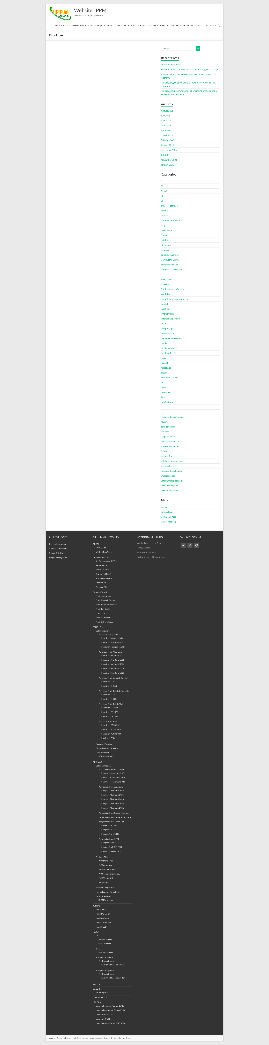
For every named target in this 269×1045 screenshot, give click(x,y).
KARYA (153, 25)
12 (162, 186)
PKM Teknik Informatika (109, 874)
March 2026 (167, 135)
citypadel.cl (166, 245)
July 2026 (165, 115)
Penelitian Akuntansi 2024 (112, 668)
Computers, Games (170, 259)
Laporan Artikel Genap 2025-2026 (110, 1023)
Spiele (164, 451)
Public (164, 397)
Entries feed (166, 511)
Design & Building (57, 553)
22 (162, 195)
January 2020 (167, 164)
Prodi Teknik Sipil (103, 609)
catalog (164, 240)
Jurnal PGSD (101, 927)
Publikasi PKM (102, 857)
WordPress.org (168, 521)
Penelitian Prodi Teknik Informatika (113, 691)
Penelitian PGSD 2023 (111, 734)
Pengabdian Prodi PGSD (109, 839)
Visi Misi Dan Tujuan (104, 552)
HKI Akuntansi (104, 943)
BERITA (164, 25)
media (164, 343)
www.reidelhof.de (169, 490)
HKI (97, 935)
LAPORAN (209, 25)
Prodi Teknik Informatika (106, 604)
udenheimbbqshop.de (171, 470)
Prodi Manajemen (103, 596)
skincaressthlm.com (170, 441)
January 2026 (167, 145)
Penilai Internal (102, 569)
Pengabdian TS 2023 (110, 834)
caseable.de (166, 230)
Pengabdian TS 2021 (110, 825)
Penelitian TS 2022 (109, 712)
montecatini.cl (168, 353)
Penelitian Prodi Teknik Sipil (110, 704)
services (165, 431)
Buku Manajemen (105, 952)
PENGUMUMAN (191, 25)
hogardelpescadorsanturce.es (175, 299)
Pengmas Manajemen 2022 (113, 777)
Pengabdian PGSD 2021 (111, 842)
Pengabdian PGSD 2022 (111, 847)
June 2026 (166, 120)
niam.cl (164, 362)
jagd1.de (165, 308)
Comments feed (168, 516)
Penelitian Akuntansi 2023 (112, 664)
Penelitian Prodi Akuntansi (110, 652)
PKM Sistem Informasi (108, 869)
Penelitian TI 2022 (109, 699)
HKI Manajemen (105, 939)
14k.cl (164, 191)
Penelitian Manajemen (108, 634)
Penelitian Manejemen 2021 (113, 638)
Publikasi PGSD (108, 738)
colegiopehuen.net (169, 254)
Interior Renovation (57, 544)
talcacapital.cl (167, 456)
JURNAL (141, 25)
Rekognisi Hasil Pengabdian (113, 978)
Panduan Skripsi (95, 25)
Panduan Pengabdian (105, 887)
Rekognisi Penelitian (104, 957)
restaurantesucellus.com (172, 416)
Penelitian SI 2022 (109, 686)
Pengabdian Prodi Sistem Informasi (113, 813)
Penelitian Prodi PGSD (108, 721)
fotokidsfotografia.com (172, 289)
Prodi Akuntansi (103, 617)
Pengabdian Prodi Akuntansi (110, 787)
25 (162, 200)
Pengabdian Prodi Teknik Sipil (111, 821)
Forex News (166, 279)
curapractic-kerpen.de (171, 269)
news (163, 358)
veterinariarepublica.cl (172, 480)
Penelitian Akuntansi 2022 (112, 660)
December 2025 (169, 150)
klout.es (165, 323)
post (163, 382)
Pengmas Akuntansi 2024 (112, 795)
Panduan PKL (101, 587)
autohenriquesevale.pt (171, 220)
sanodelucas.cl (168, 426)
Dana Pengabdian (103, 896)
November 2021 (169, 159)
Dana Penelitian (102, 752)
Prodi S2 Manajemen (104, 622)
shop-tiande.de (168, 436)
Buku (98, 948)
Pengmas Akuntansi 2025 (112, 790)
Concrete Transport (58, 548)
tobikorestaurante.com (172, 461)
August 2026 (167, 110)
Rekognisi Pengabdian (105, 970)
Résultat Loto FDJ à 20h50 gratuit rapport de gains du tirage (189, 69)
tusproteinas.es (168, 466)
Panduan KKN (102, 582)
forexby (165, 284)
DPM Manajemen (105, 900)
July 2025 (165, 154)
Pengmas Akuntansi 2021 (112, 808)
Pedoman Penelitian (104, 744)
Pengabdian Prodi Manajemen (111, 769)
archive (164, 210)
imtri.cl (164, 303)
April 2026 (166, 130)
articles (164, 215)
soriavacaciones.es (170, 446)
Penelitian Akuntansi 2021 (112, 655)
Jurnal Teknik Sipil (103, 922)
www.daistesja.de (169, 485)
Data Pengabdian (103, 766)
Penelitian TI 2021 (109, 694)
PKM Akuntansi (105, 865)
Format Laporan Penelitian (107, 748)
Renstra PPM (101, 565)
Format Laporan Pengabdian (108, 892)
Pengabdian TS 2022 (110, 829)
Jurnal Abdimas (102, 918)
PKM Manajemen (105, 861)
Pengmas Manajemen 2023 (113, 782)
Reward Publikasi (103, 574)
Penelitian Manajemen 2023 (113, 647)
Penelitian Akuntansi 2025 (112, 673)
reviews (164, 421)
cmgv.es (165, 249)
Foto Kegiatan (102, 992)
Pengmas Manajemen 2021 (113, 773)
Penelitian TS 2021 (109, 707)
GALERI (175, 25)
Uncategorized (168, 475)
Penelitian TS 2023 (109, 716)
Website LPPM (90, 10)
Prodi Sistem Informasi (105, 600)
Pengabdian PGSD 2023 (111, 851)
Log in (164, 507)
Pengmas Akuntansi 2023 (112, 799)
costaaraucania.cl (169, 264)
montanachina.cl (169, 348)
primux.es (165, 392)
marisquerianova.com (171, 338)
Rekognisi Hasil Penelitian (112, 964)
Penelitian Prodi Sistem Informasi (112, 678)
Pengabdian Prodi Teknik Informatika (114, 817)
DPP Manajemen (105, 756)
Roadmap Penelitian (104, 578)
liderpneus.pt (167, 328)
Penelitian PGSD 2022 (111, 729)
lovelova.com (167, 333)
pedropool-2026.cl (170, 377)
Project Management (58, 557)
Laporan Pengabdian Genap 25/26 (110, 1010)
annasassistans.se (169, 205)
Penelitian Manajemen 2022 (113, 642)
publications (167, 402)
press (163, 387)
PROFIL (58, 25)
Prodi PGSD (101, 613)
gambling (165, 294)
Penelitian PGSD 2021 (111, 725)
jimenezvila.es (167, 313)
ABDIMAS (128, 25)
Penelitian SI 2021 (109, 681)
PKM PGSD (103, 882)
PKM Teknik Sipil (105, 878)
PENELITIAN (113, 25)
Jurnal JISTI (101, 909)
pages (164, 372)
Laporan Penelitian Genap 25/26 (110, 1006)
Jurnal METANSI (103, 914)
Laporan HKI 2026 (104, 1019)
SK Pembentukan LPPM (106, 561)
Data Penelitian (102, 631)
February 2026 (168, 140)
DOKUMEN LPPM (75, 25)
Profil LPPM (101, 547)
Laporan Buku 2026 (104, 1014)
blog (163, 225)
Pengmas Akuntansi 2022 (112, 803)
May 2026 (166, 125)
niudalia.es (166, 367)
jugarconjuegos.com (170, 318)
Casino (164, 235)
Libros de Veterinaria (171, 64)
